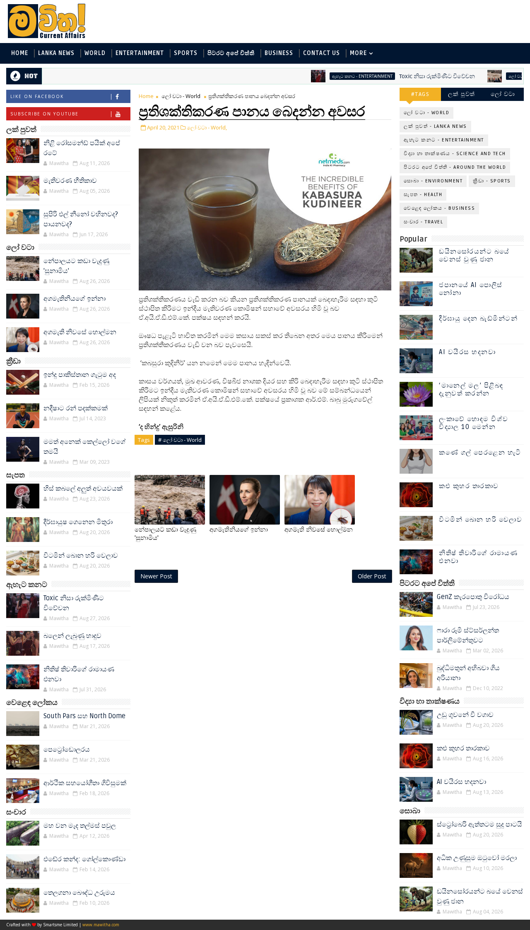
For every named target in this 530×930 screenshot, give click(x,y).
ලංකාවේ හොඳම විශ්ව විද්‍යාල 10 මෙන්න (473, 423)
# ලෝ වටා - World (180, 439)
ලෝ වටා (503, 94)
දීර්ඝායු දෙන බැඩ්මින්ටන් (478, 318)
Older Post (372, 576)
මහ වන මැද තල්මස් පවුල (79, 826)
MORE (358, 53)
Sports (186, 53)
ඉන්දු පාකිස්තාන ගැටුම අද (79, 375)
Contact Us (321, 53)
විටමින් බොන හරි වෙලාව (80, 555)
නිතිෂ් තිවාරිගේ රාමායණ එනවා (478, 557)
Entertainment (140, 53)
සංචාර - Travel (423, 222)
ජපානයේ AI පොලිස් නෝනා (471, 289)
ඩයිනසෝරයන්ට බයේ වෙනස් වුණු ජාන (474, 255)
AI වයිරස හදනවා (467, 352)
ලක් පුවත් (461, 94)
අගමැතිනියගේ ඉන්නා (74, 299)
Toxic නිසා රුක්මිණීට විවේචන (415, 76)
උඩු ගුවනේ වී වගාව (465, 715)
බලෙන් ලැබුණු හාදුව (72, 636)
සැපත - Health (423, 195)
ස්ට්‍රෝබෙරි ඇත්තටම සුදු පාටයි (479, 824)
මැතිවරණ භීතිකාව (70, 181)
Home (19, 53)
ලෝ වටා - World (504, 76)
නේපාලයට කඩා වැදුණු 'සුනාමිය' (165, 534)
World (95, 53)
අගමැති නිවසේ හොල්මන (79, 332)
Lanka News (56, 53)
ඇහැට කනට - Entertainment (341, 76)
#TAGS (420, 94)
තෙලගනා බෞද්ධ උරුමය (79, 893)
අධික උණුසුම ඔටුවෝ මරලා (477, 858)
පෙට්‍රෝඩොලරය (66, 749)
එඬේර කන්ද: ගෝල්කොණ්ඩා (84, 859)
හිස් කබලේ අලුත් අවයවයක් (83, 488)
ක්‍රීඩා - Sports (492, 181)
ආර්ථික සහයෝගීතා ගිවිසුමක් (84, 783)
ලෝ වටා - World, (207, 127)
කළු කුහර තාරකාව (469, 486)
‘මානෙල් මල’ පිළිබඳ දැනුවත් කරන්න (471, 389)
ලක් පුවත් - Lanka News (435, 126)
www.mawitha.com (100, 925)
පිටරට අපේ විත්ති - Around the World (455, 167)
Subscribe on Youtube (44, 114)
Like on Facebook (37, 96)
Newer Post (156, 576)
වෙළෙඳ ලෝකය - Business (439, 208)
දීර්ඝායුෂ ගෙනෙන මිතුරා (78, 522)
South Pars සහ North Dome (84, 716)
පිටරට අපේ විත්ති (231, 53)
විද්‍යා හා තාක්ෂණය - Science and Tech (455, 154)
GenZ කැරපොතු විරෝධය (473, 597)
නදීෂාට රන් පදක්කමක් (75, 408)
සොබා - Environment (433, 181)
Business (279, 53)
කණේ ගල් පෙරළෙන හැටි (480, 452)
